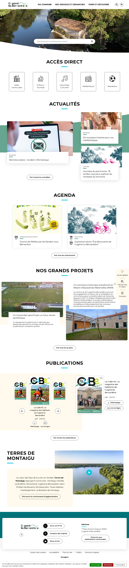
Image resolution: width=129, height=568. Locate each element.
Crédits (78, 552)
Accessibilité (54, 552)
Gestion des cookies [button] (38, 552)
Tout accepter (95, 565)
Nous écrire (55, 542)
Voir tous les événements (64, 255)
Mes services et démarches (70, 4)
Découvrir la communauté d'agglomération (40, 497)
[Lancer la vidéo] (89, 472)
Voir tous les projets (64, 348)
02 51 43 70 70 (56, 526)
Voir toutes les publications (64, 438)
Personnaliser (120, 565)
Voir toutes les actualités (40, 177)
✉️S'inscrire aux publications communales (95, 538)
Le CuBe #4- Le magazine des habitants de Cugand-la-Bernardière (112, 387)
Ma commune (45, 4)
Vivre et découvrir (98, 4)
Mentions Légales (92, 552)
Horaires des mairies (58, 533)
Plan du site (67, 552)
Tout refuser (108, 565)
